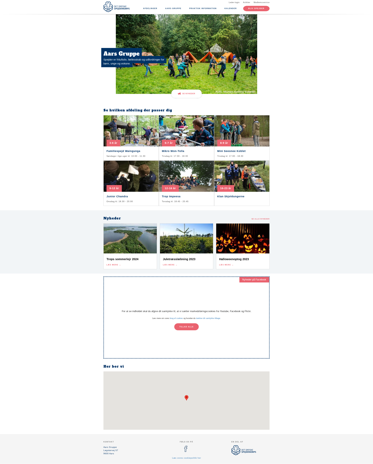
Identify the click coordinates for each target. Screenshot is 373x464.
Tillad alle (186, 327)
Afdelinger (150, 8)
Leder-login (234, 2)
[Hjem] (116, 6)
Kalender (231, 8)
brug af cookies (176, 318)
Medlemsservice (262, 2)
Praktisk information (203, 8)
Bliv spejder (256, 8)
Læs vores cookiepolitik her (186, 458)
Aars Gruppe (173, 8)
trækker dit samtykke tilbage (208, 318)
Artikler (246, 2)
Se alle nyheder (260, 219)
